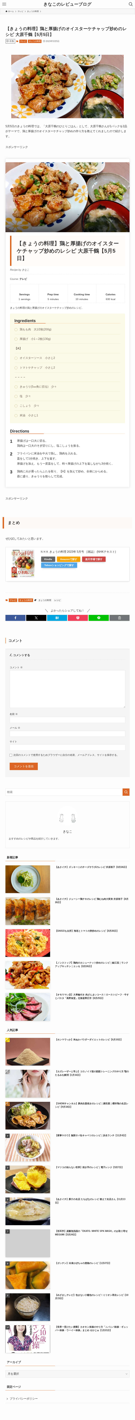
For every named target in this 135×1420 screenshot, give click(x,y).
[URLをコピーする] (120, 618)
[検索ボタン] (131, 4)
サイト (13, 741)
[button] (15, 618)
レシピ (57, 600)
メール (15, 727)
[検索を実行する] (126, 792)
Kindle (48, 559)
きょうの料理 (35, 41)
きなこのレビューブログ (67, 4)
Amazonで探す (68, 559)
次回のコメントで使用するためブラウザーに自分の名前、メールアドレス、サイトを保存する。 (66, 755)
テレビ (23, 41)
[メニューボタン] (4, 4)
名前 (14, 714)
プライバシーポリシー (24, 1398)
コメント (16, 667)
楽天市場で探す (93, 559)
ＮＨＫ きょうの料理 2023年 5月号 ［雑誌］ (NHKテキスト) (78, 551)
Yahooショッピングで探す (59, 565)
